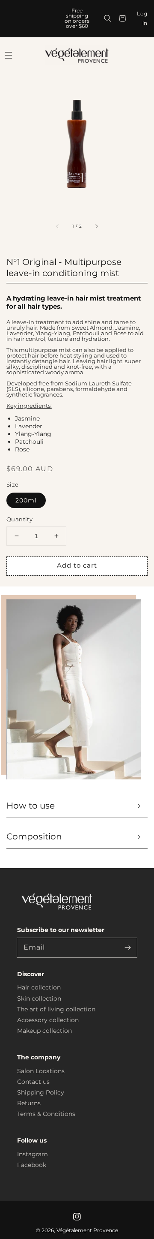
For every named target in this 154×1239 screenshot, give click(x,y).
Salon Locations (41, 1071)
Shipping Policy (40, 1092)
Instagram (32, 1154)
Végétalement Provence (87, 1230)
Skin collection (39, 998)
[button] (108, 18)
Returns (29, 1103)
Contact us (33, 1082)
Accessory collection (48, 1020)
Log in (142, 18)
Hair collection (39, 987)
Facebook (31, 1165)
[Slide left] (57, 226)
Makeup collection (44, 1031)
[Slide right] (96, 226)
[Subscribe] (127, 947)
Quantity (19, 519)
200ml (26, 500)
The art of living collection (56, 1009)
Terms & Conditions (46, 1114)
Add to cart (77, 565)
